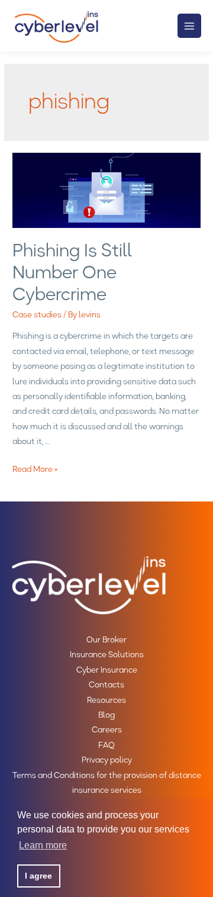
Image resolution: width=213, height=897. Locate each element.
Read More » (35, 468)
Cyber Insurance (106, 669)
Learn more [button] (43, 845)
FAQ (106, 744)
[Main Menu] (190, 26)
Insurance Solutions (107, 654)
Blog (106, 714)
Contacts (106, 684)
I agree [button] (38, 875)
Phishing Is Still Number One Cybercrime (72, 272)
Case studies (37, 314)
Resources (106, 699)
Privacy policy (107, 759)
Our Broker (106, 639)
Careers (107, 729)
